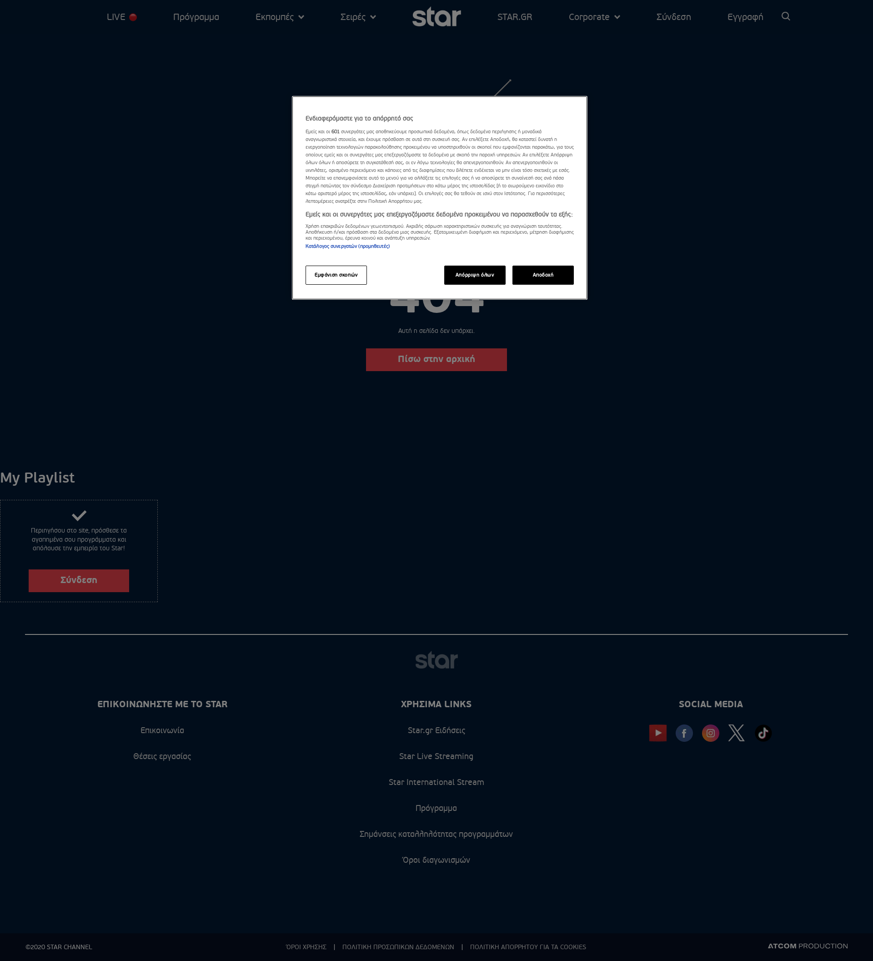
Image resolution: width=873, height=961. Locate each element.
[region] (439, 198)
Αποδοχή (543, 275)
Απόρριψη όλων (475, 275)
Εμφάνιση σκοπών (336, 275)
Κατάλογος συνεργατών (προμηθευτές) (348, 246)
